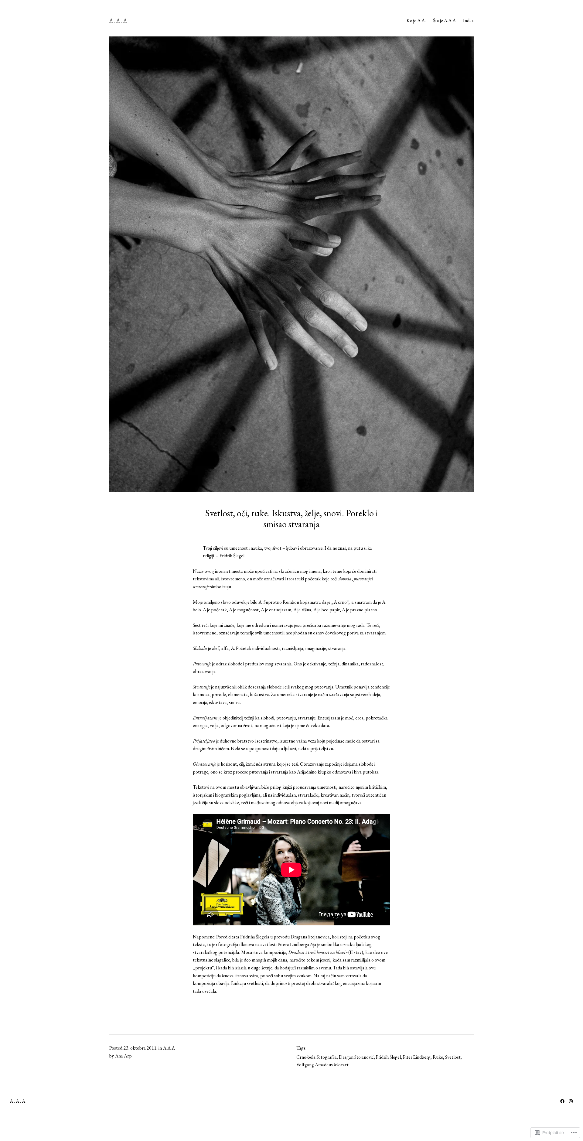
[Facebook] (562, 1101)
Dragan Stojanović (356, 1057)
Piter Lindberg (417, 1057)
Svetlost (453, 1057)
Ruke (438, 1057)
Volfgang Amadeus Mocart (322, 1064)
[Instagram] (570, 1101)
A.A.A (169, 1048)
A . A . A (118, 20)
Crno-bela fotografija (316, 1057)
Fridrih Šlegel (388, 1057)
